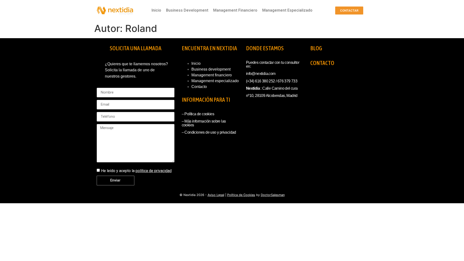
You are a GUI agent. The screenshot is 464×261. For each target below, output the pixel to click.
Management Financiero (235, 10)
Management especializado (215, 81)
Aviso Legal (216, 195)
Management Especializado (287, 10)
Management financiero (211, 75)
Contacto (199, 87)
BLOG (316, 48)
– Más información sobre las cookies (204, 123)
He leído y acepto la (136, 170)
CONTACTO (322, 63)
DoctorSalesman (273, 195)
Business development (211, 69)
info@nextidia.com (261, 74)
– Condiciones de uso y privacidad (209, 132)
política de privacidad (154, 170)
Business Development (187, 10)
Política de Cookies (241, 195)
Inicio (156, 10)
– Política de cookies (198, 114)
